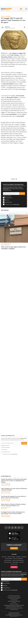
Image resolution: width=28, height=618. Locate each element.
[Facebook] (6, 527)
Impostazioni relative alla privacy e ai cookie (14, 608)
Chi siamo (4, 557)
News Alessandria (8, 197)
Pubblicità (18, 557)
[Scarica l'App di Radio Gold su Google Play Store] (14, 538)
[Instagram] (15, 527)
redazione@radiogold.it (18, 615)
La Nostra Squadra (11, 557)
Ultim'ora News (8, 558)
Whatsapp (24, 557)
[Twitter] (9, 527)
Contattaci (14, 567)
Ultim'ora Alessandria (18, 558)
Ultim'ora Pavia (7, 560)
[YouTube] (12, 527)
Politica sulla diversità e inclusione (14, 597)
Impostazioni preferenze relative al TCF (14, 606)
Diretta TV (21, 562)
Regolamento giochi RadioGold (14, 601)
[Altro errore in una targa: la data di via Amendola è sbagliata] (14, 229)
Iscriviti (22, 193)
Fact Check (14, 602)
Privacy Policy (16, 204)
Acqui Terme (7, 493)
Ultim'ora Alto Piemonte (18, 560)
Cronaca (3, 16)
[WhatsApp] (22, 527)
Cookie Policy (17, 595)
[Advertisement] (14, 160)
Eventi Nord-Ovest (8, 202)
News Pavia (7, 200)
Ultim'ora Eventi (7, 562)
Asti (6, 508)
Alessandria (7, 16)
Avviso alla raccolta (14, 609)
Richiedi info (14, 548)
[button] (26, 213)
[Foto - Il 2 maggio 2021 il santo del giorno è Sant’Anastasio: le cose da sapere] (14, 40)
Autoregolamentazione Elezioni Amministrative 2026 (14, 605)
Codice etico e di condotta (14, 598)
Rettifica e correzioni (14, 604)
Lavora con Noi (14, 564)
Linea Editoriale (14, 600)
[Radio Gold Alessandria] (6, 9)
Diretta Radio (15, 562)
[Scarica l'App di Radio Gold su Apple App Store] (14, 533)
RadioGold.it (17, 612)
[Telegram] (19, 527)
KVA (17, 616)
